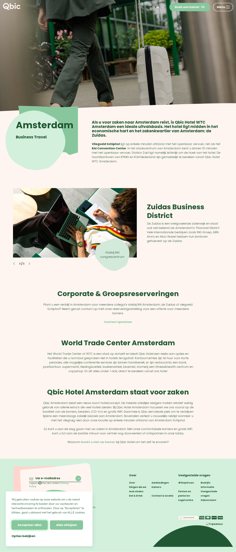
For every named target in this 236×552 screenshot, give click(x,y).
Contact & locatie (162, 495)
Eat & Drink (136, 495)
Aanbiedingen (160, 482)
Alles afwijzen (66, 525)
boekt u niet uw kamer (98, 442)
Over (132, 475)
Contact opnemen (118, 322)
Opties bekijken (23, 536)
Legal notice (185, 500)
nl (158, 7)
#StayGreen (186, 482)
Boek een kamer (187, 7)
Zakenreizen (208, 500)
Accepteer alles (30, 525)
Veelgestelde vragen (194, 475)
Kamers (156, 487)
